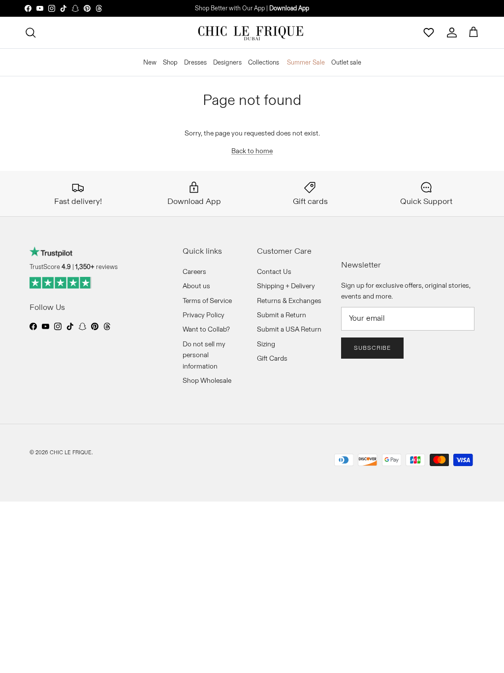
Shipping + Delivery (286, 285)
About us (196, 285)
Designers (227, 62)
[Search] (30, 32)
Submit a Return (281, 314)
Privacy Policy (203, 314)
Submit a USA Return (289, 329)
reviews (96, 266)
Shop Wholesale (207, 380)
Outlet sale (346, 62)
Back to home (252, 150)
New (150, 62)
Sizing (266, 343)
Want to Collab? (206, 329)
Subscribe (372, 347)
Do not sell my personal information (204, 354)
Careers (194, 271)
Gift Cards (272, 358)
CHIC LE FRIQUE (71, 452)
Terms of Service (207, 300)
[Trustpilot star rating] (61, 283)
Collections (263, 62)
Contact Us (274, 271)
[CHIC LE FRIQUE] (252, 32)
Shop (170, 62)
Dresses (195, 62)
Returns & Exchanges (289, 300)
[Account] (452, 32)
